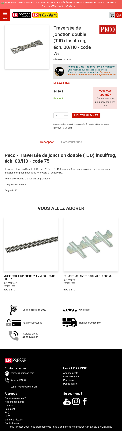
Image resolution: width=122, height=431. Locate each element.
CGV (7, 416)
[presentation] (7, 242)
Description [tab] (47, 142)
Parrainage (69, 380)
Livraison (9, 405)
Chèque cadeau (71, 376)
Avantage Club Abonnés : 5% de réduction (91, 66)
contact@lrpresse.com (22, 373)
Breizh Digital (105, 427)
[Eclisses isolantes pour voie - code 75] (91, 244)
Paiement (10, 409)
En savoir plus (61, 83)
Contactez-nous (13, 423)
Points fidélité (70, 383)
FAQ (7, 412)
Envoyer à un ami (62, 127)
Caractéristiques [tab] (71, 142)
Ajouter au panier (86, 115)
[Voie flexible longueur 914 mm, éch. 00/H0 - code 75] (31, 244)
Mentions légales (14, 419)
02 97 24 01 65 (18, 380)
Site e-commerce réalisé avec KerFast (73, 427)
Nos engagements (14, 402)
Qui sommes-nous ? (15, 398)
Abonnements (70, 373)
